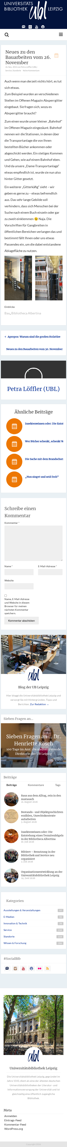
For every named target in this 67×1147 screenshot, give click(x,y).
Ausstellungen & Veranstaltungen (22, 910)
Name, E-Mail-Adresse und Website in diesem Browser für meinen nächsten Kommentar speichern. (16, 606)
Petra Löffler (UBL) (33, 389)
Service (8, 70)
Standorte (17, 70)
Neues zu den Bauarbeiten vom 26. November (28, 57)
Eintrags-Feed (12, 1120)
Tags (58, 785)
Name (8, 566)
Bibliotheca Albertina (26, 313)
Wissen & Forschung (15, 943)
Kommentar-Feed (15, 1124)
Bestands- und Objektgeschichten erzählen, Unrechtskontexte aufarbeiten (42, 815)
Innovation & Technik (15, 923)
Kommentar (11, 522)
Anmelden (10, 1116)
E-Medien (9, 916)
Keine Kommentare (31, 70)
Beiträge (11, 785)
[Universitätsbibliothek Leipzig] (33, 10)
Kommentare (36, 785)
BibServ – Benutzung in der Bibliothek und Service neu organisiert (38, 855)
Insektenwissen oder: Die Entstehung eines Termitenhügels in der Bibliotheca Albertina (42, 835)
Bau (7, 313)
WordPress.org (13, 1128)
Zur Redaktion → (39, 704)
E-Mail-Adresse (47, 566)
